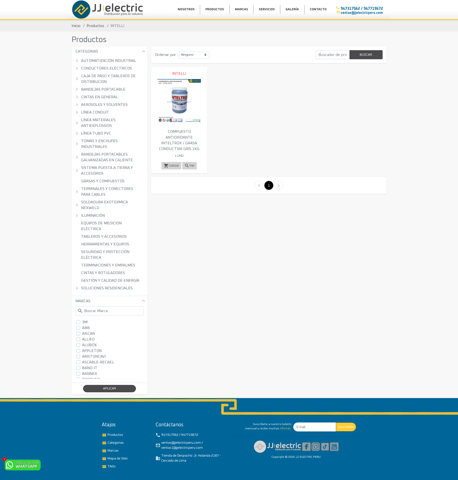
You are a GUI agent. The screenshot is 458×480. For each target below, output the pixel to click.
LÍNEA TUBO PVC (96, 133)
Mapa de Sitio (115, 458)
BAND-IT (89, 368)
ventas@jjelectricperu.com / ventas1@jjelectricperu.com (179, 445)
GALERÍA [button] (292, 9)
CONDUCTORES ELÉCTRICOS (106, 68)
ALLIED (88, 339)
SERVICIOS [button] (267, 9)
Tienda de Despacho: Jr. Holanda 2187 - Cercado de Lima (188, 458)
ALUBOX (89, 345)
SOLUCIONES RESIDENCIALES (107, 288)
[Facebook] (306, 446)
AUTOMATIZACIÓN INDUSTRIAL (108, 61)
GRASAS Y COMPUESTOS (103, 181)
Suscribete (346, 427)
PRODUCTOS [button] (214, 9)
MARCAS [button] (241, 9)
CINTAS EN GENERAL (99, 97)
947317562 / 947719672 (177, 435)
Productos (95, 26)
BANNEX (89, 374)
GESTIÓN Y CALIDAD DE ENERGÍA (110, 280)
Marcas (110, 450)
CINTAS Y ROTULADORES (103, 273)
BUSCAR (366, 54)
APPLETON (92, 351)
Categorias (113, 443)
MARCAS (82, 301)
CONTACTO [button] (318, 9)
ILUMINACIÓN (93, 215)
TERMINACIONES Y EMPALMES (108, 265)
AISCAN (88, 333)
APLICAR (109, 388)
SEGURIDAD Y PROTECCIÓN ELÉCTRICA (105, 254)
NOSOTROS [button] (186, 9)
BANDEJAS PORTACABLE (103, 89)
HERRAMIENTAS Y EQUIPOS (105, 244)
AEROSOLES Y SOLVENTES (104, 105)
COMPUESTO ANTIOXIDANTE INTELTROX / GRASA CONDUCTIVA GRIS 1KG (179, 140)
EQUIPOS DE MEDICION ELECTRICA (101, 226)
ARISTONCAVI (94, 356)
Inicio (76, 26)
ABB (86, 328)
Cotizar (171, 165)
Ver (189, 165)
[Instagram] (316, 446)
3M (85, 322)
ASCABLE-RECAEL (98, 362)
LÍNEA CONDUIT (95, 112)
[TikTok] (325, 446)
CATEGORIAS (86, 51)
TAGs (109, 466)
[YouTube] (334, 446)
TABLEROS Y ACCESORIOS (104, 236)
